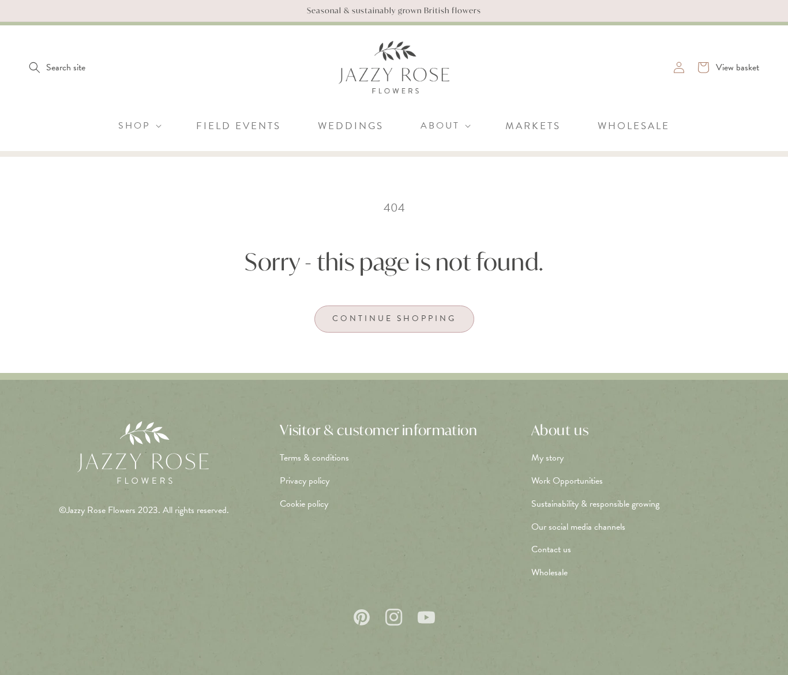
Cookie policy (304, 504)
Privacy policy (304, 481)
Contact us (551, 549)
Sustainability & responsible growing (595, 504)
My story (547, 458)
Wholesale (549, 572)
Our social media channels (578, 527)
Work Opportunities (567, 481)
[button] (57, 67)
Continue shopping (394, 318)
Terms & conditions (314, 458)
